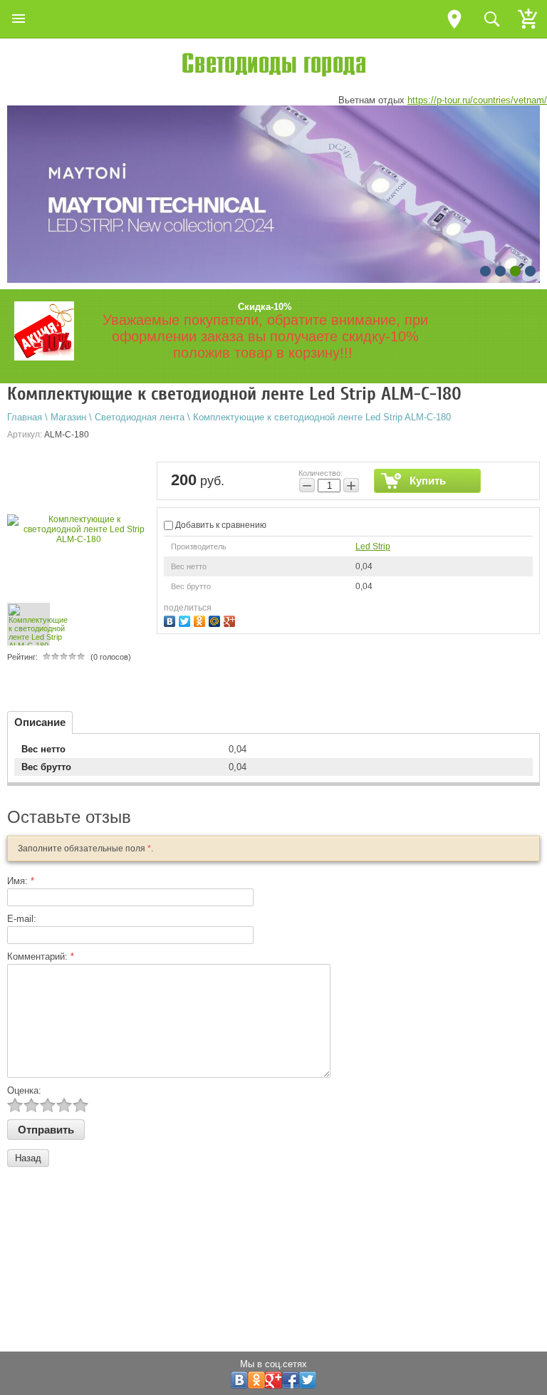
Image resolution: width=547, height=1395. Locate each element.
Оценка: (24, 1090)
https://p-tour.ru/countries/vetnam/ (477, 100)
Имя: (20, 881)
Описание (40, 722)
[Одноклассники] (201, 619)
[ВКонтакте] (171, 619)
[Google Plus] (231, 619)
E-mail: (21, 918)
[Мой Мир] (216, 619)
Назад (28, 1158)
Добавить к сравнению (219, 525)
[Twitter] (186, 619)
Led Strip (372, 546)
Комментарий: (40, 956)
